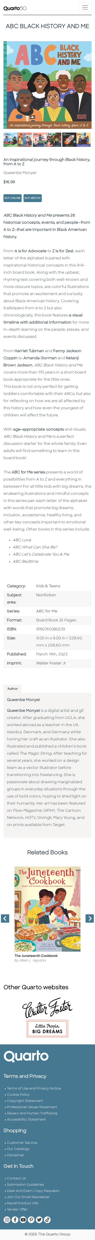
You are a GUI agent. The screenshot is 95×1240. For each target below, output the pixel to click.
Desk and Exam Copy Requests (33, 1191)
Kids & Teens (48, 586)
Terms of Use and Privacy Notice (34, 1088)
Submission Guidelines (25, 1185)
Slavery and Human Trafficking (32, 1113)
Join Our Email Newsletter (28, 1197)
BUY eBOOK (33, 198)
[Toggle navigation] (85, 7)
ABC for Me (46, 611)
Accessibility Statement (26, 1119)
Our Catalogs (18, 1149)
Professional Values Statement (32, 1107)
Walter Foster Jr (51, 663)
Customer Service (22, 1143)
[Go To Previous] (3, 920)
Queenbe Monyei (23, 700)
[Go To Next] (88, 920)
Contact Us (16, 1178)
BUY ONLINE (13, 198)
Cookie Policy (18, 1095)
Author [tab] (12, 688)
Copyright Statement (25, 1101)
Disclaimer (15, 1155)
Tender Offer (17, 1209)
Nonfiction (46, 595)
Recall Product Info (23, 1203)
